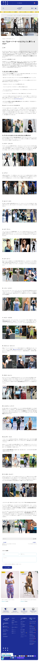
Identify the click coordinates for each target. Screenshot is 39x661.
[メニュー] (3, 8)
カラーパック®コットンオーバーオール (8, 599)
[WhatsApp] (7, 4)
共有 (4, 47)
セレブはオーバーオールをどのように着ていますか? (24, 15)
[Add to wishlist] (18, 572)
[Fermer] (15, 637)
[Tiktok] (3, 4)
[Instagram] (3, 2)
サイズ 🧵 (4, 655)
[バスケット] (36, 8)
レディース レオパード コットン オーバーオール (28, 599)
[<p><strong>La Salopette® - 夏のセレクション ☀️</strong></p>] (19, 3)
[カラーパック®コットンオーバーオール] (10, 584)
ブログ (15, 15)
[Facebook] (5, 2)
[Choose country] (34, 3)
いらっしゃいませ (9, 15)
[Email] (5, 4)
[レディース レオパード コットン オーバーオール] (29, 584)
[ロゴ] (19, 8)
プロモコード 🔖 (8, 655)
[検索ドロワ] (32, 8)
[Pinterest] (7, 2)
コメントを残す (7, 567)
